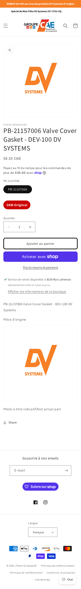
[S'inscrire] (66, 470)
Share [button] (13, 422)
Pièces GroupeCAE (26, 565)
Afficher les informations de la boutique (37, 291)
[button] (6, 26)
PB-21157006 (17, 189)
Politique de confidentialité (26, 572)
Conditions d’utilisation (61, 572)
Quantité (9, 218)
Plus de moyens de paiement (40, 267)
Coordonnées (42, 579)
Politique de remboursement (57, 565)
